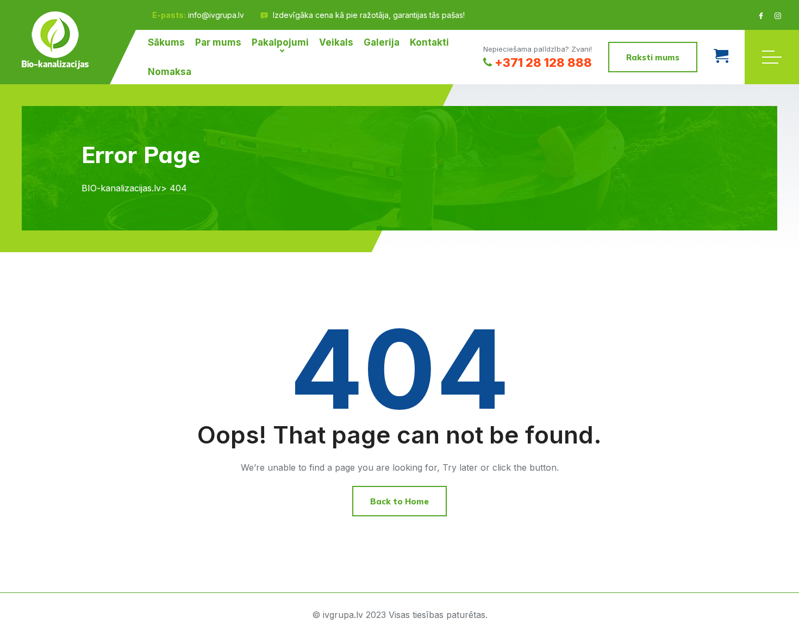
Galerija (382, 42)
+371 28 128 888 (543, 62)
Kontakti (429, 42)
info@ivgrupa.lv (216, 15)
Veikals (336, 42)
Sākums (166, 42)
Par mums (218, 42)
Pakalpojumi (280, 42)
